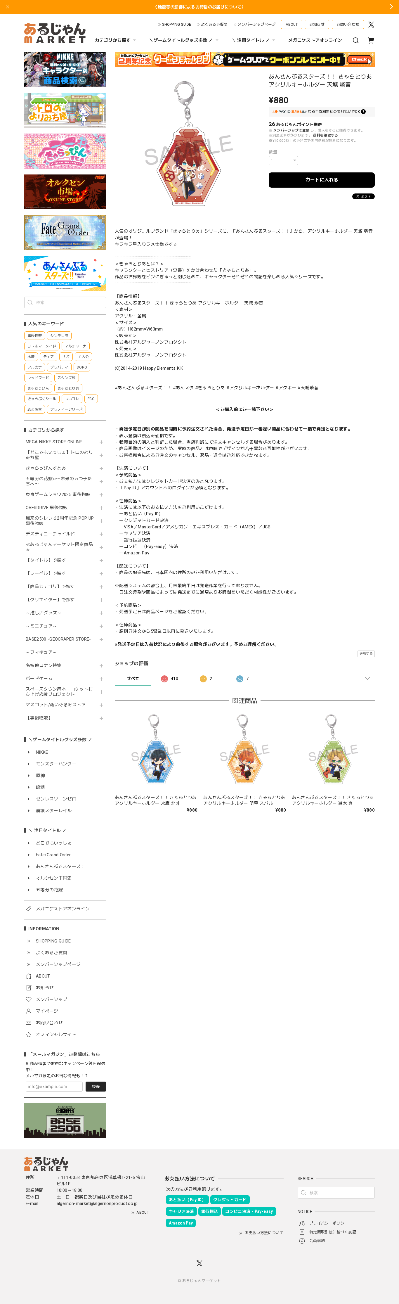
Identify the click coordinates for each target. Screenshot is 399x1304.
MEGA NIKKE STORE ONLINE (54, 442)
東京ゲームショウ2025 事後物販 (60, 494)
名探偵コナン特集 (44, 665)
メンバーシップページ (257, 24)
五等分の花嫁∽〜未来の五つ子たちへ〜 (59, 481)
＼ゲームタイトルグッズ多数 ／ (181, 40)
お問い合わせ (347, 24)
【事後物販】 (39, 718)
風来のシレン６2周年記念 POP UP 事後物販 (60, 521)
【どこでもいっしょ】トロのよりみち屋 (59, 455)
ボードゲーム (39, 678)
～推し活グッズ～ (44, 613)
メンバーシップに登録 (291, 130)
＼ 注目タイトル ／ (251, 40)
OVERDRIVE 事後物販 (47, 507)
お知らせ (317, 24)
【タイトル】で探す (46, 560)
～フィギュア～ (41, 652)
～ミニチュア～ (41, 626)
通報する (366, 654)
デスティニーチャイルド (50, 534)
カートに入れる (322, 180)
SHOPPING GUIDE (176, 24)
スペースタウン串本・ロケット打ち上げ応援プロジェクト (59, 692)
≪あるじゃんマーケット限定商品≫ (59, 547)
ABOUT (292, 24)
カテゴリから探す (113, 40)
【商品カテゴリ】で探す (50, 586)
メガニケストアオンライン (315, 40)
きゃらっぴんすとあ (46, 468)
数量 (273, 152)
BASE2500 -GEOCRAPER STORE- (58, 639)
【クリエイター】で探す (50, 599)
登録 (96, 1086)
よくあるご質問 (214, 24)
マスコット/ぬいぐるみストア (56, 705)
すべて (133, 678)
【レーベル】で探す (46, 573)
